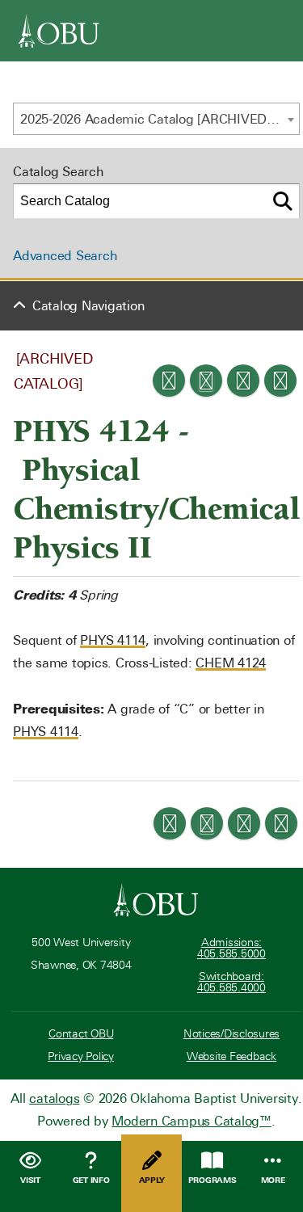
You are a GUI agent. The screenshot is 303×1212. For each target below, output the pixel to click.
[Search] (283, 201)
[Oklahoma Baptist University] (155, 900)
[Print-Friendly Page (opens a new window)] (243, 380)
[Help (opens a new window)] (280, 380)
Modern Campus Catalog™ (191, 1121)
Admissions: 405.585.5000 (231, 948)
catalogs (54, 1098)
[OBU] (59, 30)
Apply (152, 1180)
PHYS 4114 (112, 640)
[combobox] (156, 119)
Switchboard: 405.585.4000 (231, 982)
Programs (212, 1180)
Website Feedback (231, 1056)
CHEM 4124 (231, 663)
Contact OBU (80, 1034)
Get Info (91, 1180)
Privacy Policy (81, 1056)
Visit (30, 1180)
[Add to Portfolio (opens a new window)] (169, 380)
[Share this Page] (206, 380)
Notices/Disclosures (231, 1034)
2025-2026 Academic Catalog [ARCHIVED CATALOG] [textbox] (159, 119)
